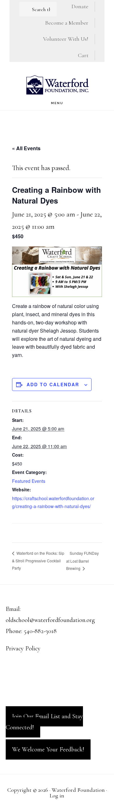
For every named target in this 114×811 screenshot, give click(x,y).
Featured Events (28, 481)
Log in (57, 795)
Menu (57, 103)
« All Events (26, 148)
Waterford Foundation (57, 84)
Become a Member (66, 22)
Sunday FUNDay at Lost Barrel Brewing (82, 560)
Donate (80, 6)
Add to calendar (53, 384)
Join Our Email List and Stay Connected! (44, 722)
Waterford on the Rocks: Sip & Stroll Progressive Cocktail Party (38, 560)
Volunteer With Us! (65, 38)
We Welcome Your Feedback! (48, 749)
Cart (83, 55)
